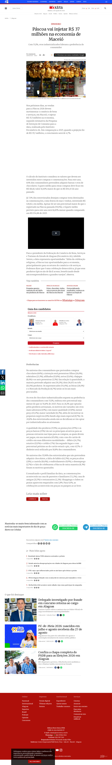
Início (6, 18)
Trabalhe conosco (63, 706)
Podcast (25, 715)
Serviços (77, 697)
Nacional (25, 701)
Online (24, 697)
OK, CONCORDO (35, 761)
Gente (60, 1)
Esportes (52, 1)
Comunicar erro (80, 714)
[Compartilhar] (51, 55)
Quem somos (61, 704)
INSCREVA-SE (68, 528)
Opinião (66, 13)
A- (40, 55)
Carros (78, 1)
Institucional (61, 697)
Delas (66, 1)
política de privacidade (26, 757)
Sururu (60, 13)
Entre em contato (80, 706)
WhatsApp (67, 300)
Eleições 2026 (38, 13)
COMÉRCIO (32, 499)
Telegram (80, 300)
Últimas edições (45, 704)
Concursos (26, 720)
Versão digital (44, 701)
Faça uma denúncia (77, 710)
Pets (84, 1)
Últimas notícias (73, 13)
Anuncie (77, 704)
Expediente (61, 701)
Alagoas (45, 13)
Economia (43, 1)
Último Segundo (32, 1)
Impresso (43, 697)
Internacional (27, 704)
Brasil (50, 13)
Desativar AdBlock (77, 718)
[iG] (6, 1)
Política (55, 13)
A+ (44, 55)
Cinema (77, 701)
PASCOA (45, 499)
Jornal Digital (16, 8)
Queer (72, 1)
